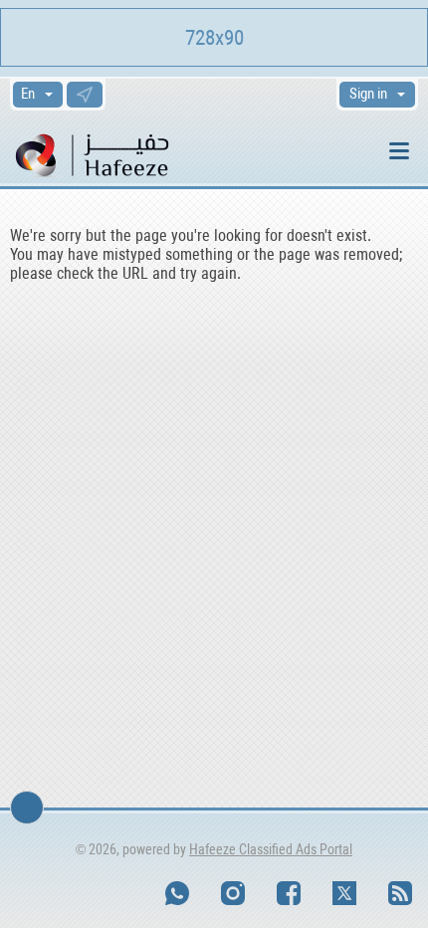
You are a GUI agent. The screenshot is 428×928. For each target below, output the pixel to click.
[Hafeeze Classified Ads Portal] (119, 153)
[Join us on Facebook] (289, 893)
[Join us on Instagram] (233, 893)
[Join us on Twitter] (344, 893)
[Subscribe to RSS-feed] (400, 893)
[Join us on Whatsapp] (177, 893)
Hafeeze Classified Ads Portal (270, 849)
